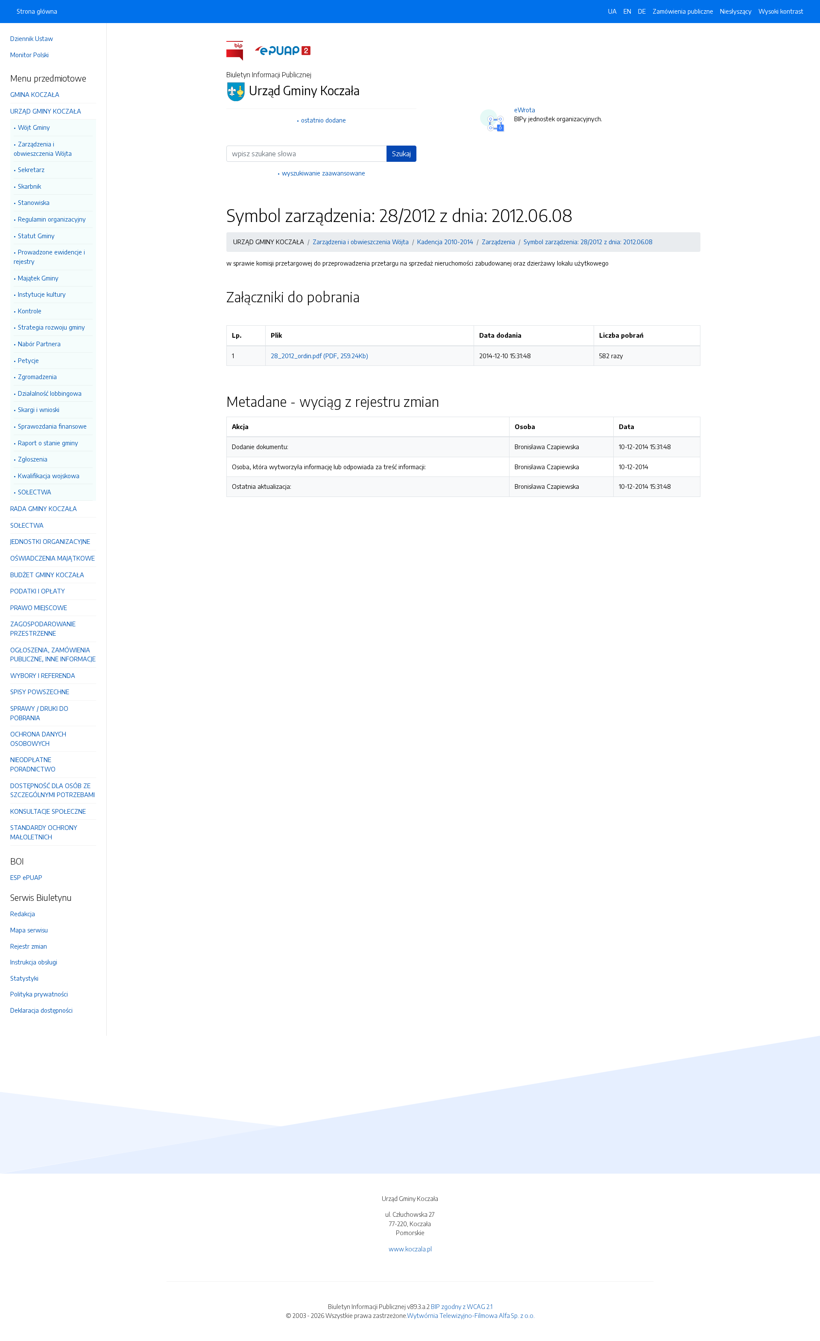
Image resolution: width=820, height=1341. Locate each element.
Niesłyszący (736, 11)
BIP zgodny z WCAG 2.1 (461, 1306)
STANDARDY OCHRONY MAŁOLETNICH (43, 832)
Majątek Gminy (38, 278)
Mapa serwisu (29, 930)
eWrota (524, 110)
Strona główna (37, 11)
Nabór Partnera (39, 344)
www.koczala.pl (410, 1249)
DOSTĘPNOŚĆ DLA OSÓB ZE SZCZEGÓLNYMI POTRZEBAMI (52, 790)
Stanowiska (34, 202)
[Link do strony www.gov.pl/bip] (239, 50)
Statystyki (24, 978)
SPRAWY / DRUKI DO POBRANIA (39, 713)
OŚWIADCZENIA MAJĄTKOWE (52, 558)
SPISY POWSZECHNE (39, 691)
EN (627, 11)
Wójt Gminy (34, 127)
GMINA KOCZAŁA (34, 94)
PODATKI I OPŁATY (37, 591)
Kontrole (29, 311)
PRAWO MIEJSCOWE (38, 607)
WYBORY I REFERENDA (42, 675)
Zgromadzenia (37, 376)
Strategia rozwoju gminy (51, 327)
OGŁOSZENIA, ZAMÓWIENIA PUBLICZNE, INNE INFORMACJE (53, 654)
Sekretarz (31, 169)
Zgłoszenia (32, 459)
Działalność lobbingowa (50, 393)
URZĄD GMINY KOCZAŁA (45, 111)
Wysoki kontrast (780, 11)
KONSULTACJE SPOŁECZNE (48, 811)
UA (612, 11)
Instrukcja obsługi (33, 962)
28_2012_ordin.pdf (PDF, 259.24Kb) (319, 355)
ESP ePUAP (26, 877)
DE (642, 11)
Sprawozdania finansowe (52, 426)
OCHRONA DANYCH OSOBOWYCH (38, 738)
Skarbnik (29, 186)
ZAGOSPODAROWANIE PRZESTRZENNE (43, 628)
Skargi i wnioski (38, 409)
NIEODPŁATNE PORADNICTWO (33, 764)
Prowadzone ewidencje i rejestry (49, 256)
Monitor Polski (29, 54)
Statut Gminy (36, 236)
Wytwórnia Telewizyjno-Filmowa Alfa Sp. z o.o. (471, 1315)
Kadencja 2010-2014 (445, 241)
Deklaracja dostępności (41, 1010)
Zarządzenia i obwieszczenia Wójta (43, 148)
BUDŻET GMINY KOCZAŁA (47, 574)
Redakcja (22, 913)
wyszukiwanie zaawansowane (323, 173)
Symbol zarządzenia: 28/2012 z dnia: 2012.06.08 (588, 241)
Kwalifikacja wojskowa (48, 475)
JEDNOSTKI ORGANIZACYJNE (50, 541)
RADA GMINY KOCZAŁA (43, 508)
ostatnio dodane (323, 120)
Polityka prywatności (39, 994)
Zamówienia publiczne (683, 11)
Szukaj (401, 153)
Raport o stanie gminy (48, 443)
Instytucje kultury (42, 294)
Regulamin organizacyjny (52, 219)
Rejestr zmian (28, 946)
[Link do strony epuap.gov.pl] (282, 50)
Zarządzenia (498, 241)
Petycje (28, 360)
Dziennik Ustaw (31, 38)
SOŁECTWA (34, 492)
